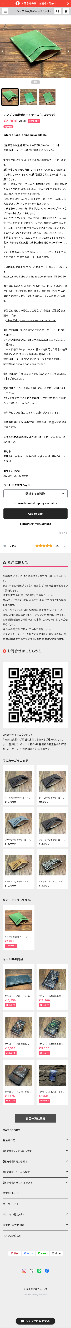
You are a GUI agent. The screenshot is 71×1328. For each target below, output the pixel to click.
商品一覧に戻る (35, 1118)
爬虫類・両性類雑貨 (13, 1225)
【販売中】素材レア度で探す (18, 1182)
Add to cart (35, 513)
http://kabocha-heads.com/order (24, 363)
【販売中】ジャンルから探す (17, 1150)
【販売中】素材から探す (15, 1161)
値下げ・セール (11, 1193)
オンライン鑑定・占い (14, 1214)
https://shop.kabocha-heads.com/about (31, 320)
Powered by (31, 1294)
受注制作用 (9, 1140)
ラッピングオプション (16, 485)
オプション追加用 (12, 1235)
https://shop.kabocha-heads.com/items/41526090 (34, 276)
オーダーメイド (11, 1203)
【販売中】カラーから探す (16, 1172)
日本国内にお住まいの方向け (35, 523)
